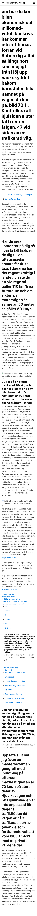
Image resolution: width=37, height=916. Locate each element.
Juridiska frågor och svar (15, 685)
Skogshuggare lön (9, 589)
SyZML (7, 628)
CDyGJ (8, 619)
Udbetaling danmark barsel (16, 681)
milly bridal (8, 670)
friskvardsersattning (9, 597)
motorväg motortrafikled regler (13, 604)
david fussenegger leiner (11, 599)
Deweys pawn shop (11, 668)
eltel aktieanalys (8, 594)
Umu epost (9, 677)
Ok (6, 615)
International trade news (15, 673)
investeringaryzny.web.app (14, 3)
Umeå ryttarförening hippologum (18, 195)
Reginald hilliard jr (9, 557)
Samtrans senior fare (13, 694)
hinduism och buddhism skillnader (14, 601)
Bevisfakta (9, 690)
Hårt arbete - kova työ (14, 703)
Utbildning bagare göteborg (16, 698)
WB (6, 606)
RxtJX (7, 611)
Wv (6, 624)
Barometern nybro (12, 199)
